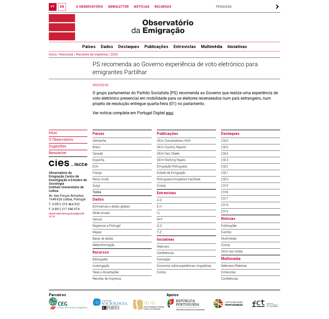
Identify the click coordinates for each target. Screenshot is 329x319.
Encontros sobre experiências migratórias (184, 266)
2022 (224, 166)
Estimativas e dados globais (111, 206)
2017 (224, 198)
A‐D (159, 200)
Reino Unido (101, 179)
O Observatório (61, 139)
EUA (95, 166)
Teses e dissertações (106, 272)
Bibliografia (100, 259)
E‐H (159, 206)
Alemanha (99, 141)
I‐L (158, 213)
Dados (107, 46)
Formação (163, 259)
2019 (224, 185)
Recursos (101, 252)
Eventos (226, 232)
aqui (169, 112)
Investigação (101, 266)
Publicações (156, 46)
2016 (224, 205)
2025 (224, 147)
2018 (224, 192)
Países (98, 134)
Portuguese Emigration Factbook (178, 179)
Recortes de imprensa (107, 278)
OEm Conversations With (174, 141)
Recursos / (67, 54)
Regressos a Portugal (107, 226)
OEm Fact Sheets (168, 153)
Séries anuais (101, 213)
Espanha (98, 160)
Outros (161, 272)
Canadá (98, 153)
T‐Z (159, 232)
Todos (97, 192)
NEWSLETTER (118, 6)
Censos (97, 219)
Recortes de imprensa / (92, 54)
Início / (54, 54)
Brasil (96, 147)
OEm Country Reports (171, 147)
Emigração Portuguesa (172, 166)
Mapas (97, 232)
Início (53, 133)
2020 (224, 179)
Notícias (228, 219)
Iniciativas (237, 46)
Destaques (128, 46)
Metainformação (103, 245)
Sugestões (57, 146)
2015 (224, 211)
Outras (161, 185)
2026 (224, 141)
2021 (224, 173)
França (97, 173)
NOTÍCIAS (141, 6)
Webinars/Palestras (234, 266)
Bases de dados (103, 238)
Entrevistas (184, 46)
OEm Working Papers (171, 160)
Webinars (163, 246)
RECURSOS (162, 6)
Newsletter (58, 153)
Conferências (165, 253)
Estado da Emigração (171, 173)
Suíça (96, 185)
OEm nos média (232, 251)
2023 (114, 54)
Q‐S (159, 226)
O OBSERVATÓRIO (89, 6)
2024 (224, 153)
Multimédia (211, 46)
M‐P (159, 219)
